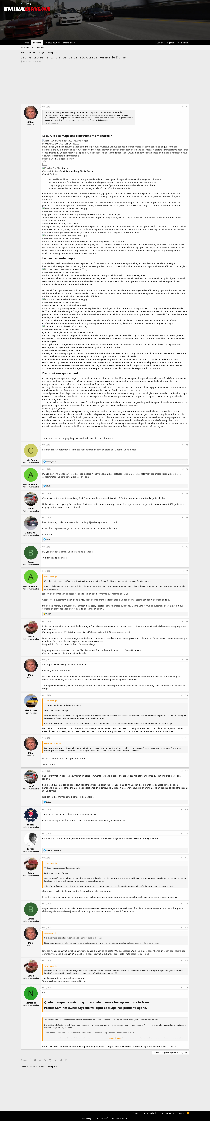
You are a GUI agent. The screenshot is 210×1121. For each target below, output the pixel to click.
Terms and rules (150, 1113)
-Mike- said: (49, 700)
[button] (59, 42)
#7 (187, 571)
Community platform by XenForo (105, 1118)
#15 (186, 858)
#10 (186, 695)
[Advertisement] (105, 84)
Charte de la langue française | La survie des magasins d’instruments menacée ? (84, 112)
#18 (186, 960)
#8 (187, 621)
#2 (187, 445)
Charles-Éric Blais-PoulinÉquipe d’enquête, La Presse (67, 171)
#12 (186, 771)
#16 (186, 903)
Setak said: (48, 933)
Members (68, 42)
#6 (187, 547)
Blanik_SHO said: (51, 743)
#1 (187, 107)
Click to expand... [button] (115, 1038)
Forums (37, 42)
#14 (186, 833)
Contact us (137, 1113)
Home (26, 42)
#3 (187, 469)
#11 (186, 738)
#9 (187, 660)
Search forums (38, 47)
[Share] (183, 107)
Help (175, 1113)
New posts (25, 47)
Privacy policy (165, 1113)
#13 (186, 809)
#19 (186, 987)
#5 (187, 517)
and (53, 850)
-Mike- (25, 61)
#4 (187, 493)
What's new (51, 42)
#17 (186, 927)
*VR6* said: (49, 576)
